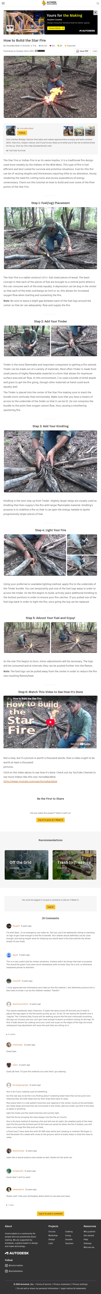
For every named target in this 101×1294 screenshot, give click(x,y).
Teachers (69, 1243)
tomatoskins (18, 1189)
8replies (11, 1034)
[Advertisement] (50, 22)
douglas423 (18, 1171)
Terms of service (43, 1284)
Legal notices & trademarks (73, 1288)
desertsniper (18, 1151)
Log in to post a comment (50, 1213)
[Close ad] (95, 12)
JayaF (15, 955)
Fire (34, 46)
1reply (11, 1205)
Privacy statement (61, 1284)
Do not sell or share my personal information (38, 1288)
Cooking (69, 1231)
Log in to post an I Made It (50, 820)
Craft (50, 1243)
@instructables (16, 1265)
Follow (22, 132)
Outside (26, 46)
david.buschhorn (20, 1004)
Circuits (51, 1231)
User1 (15, 1065)
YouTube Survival (17, 150)
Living (68, 1235)
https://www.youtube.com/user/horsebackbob (30, 781)
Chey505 (17, 981)
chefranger (18, 1045)
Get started (89, 1235)
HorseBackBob (13, 46)
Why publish (89, 1231)
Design (51, 1239)
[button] (3, 3)
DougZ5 (16, 926)
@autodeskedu (16, 1271)
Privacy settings (80, 1284)
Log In (51, 907)
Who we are (89, 1247)
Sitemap (87, 1243)
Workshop (53, 1235)
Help (86, 1239)
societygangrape (20, 1085)
